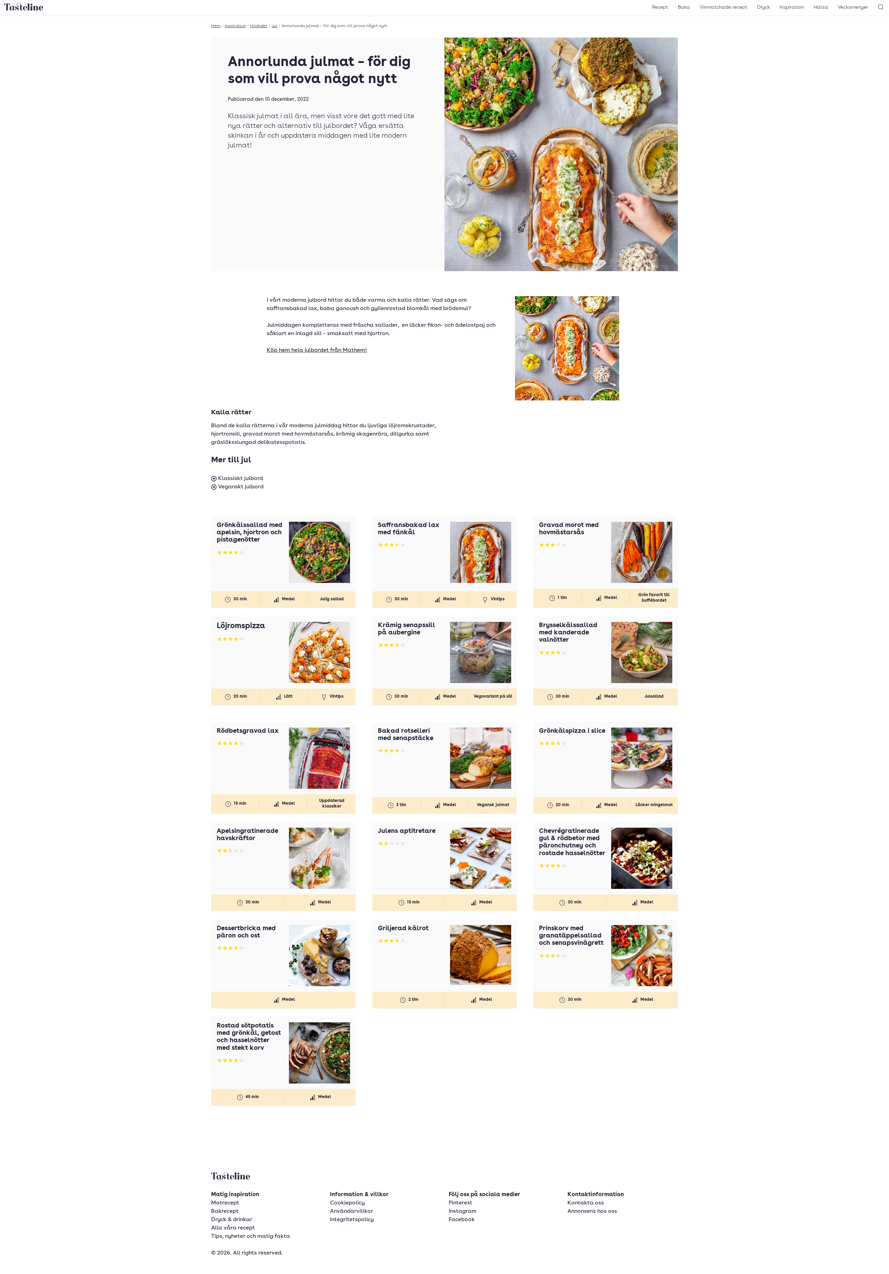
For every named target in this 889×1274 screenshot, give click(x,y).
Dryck (763, 7)
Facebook (462, 1220)
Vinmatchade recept (723, 7)
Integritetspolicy (352, 1220)
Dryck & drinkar (231, 1220)
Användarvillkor (351, 1211)
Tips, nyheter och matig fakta (250, 1236)
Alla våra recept (233, 1228)
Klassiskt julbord (240, 478)
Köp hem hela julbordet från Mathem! (317, 350)
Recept (660, 7)
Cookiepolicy (347, 1203)
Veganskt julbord (240, 487)
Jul (274, 26)
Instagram (462, 1211)
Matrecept (225, 1203)
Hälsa (821, 7)
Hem (216, 26)
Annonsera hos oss (592, 1211)
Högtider (258, 26)
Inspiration (792, 7)
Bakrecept (225, 1211)
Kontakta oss (585, 1203)
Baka (684, 7)
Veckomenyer (853, 7)
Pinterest (460, 1203)
